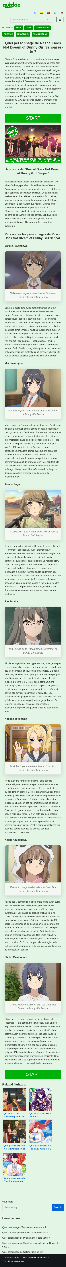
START (33, 118)
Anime (18, 28)
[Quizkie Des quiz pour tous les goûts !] (11, 5)
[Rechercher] (48, 20)
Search (57, 1207)
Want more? (8, 1201)
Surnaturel (23, 34)
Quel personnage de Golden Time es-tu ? (22, 1252)
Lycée (28, 28)
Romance (8, 34)
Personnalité (42, 28)
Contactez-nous (11, 1257)
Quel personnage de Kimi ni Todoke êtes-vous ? (26, 1232)
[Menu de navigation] (60, 19)
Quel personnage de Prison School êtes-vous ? (26, 1237)
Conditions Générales (14, 1261)
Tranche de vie (40, 34)
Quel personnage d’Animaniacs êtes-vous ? (24, 1227)
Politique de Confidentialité (36, 1257)
